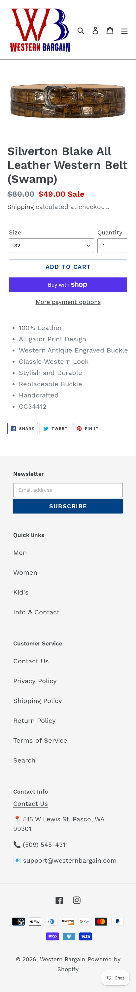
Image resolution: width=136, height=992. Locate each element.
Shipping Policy (37, 701)
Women (25, 572)
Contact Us (31, 661)
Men (20, 553)
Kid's (21, 592)
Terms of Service (40, 740)
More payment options (68, 301)
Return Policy (34, 720)
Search (24, 760)
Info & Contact (36, 612)
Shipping (20, 207)
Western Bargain (62, 959)
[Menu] (124, 29)
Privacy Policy (35, 681)
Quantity (109, 232)
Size (15, 232)
